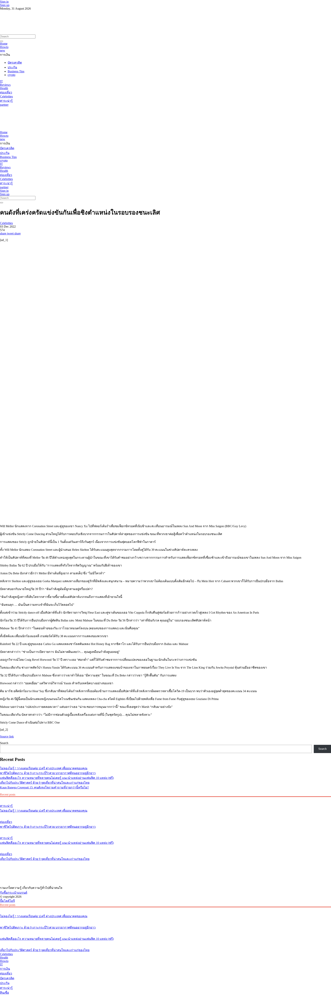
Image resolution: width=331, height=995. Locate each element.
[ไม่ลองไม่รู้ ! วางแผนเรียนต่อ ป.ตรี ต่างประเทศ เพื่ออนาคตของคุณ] (165, 798)
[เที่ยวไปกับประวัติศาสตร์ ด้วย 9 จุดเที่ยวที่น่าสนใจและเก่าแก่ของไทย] (165, 847)
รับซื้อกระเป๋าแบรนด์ (13, 892)
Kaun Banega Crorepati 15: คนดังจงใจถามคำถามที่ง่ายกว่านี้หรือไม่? (44, 787)
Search (4, 743)
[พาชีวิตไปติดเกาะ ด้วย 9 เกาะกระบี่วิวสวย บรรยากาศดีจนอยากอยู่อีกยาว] (165, 814)
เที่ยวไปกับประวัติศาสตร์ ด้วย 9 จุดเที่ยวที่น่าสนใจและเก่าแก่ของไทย (44, 782)
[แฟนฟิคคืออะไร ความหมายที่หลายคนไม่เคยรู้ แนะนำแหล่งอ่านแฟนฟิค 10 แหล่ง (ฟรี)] (165, 831)
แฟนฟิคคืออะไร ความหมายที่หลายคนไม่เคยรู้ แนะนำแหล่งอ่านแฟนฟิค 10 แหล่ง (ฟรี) (57, 777)
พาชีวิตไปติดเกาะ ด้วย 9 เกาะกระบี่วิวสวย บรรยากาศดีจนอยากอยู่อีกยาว (48, 773)
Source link (7, 736)
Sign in (4, 1)
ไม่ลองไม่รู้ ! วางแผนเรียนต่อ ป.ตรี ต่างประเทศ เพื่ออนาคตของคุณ (43, 768)
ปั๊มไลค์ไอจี (7, 900)
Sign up (4, 5)
